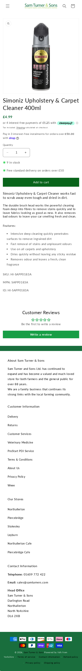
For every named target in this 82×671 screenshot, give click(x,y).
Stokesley (14, 526)
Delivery (13, 416)
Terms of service (26, 657)
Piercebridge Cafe (19, 552)
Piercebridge (15, 517)
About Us (14, 468)
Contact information (49, 657)
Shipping (20, 127)
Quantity (8, 144)
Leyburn (13, 535)
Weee (11, 485)
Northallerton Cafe (20, 543)
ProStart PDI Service (21, 451)
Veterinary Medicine (20, 442)
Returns (13, 425)
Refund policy (71, 657)
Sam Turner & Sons (34, 652)
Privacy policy (33, 663)
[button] (7, 6)
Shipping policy (52, 663)
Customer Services (19, 433)
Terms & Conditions (20, 459)
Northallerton (16, 509)
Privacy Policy (16, 476)
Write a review (41, 334)
